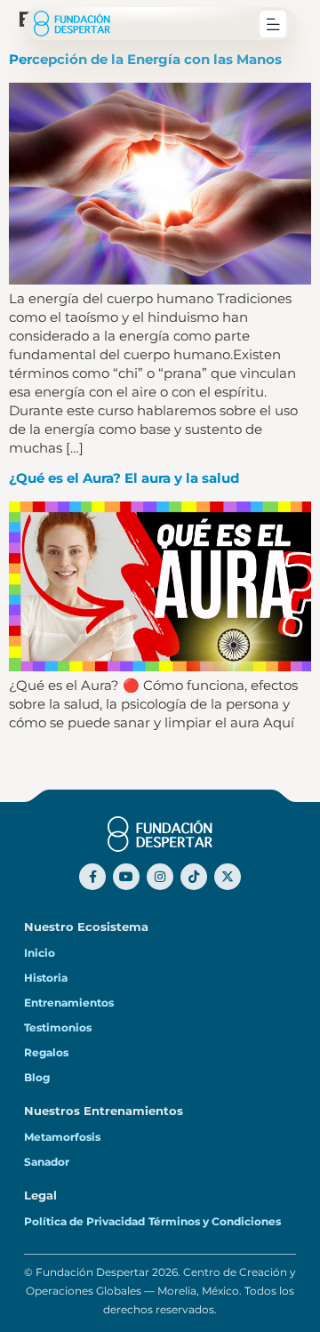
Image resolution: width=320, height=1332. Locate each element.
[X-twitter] (227, 876)
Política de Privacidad (84, 1222)
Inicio (39, 953)
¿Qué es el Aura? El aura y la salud (124, 477)
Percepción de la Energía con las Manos (145, 59)
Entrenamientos (69, 1003)
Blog (37, 1077)
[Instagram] (160, 876)
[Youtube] (126, 876)
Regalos (46, 1053)
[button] (273, 24)
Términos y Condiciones (214, 1222)
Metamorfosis (62, 1137)
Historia (46, 978)
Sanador (46, 1162)
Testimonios (58, 1028)
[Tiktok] (193, 876)
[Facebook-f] (92, 876)
